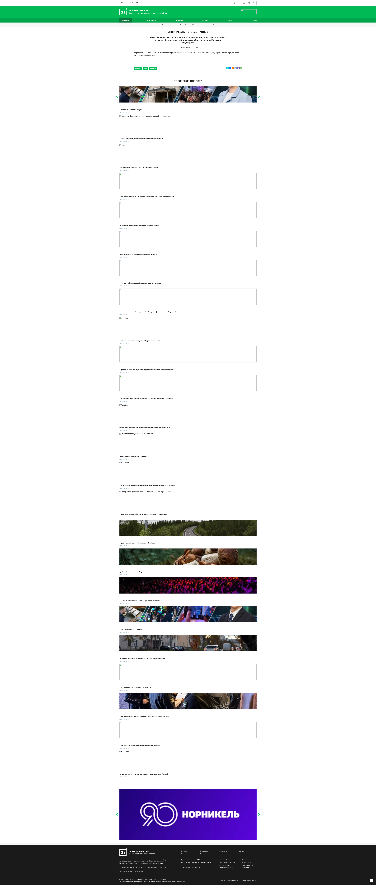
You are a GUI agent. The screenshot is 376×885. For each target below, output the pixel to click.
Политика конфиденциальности (229, 880)
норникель (138, 68)
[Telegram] (236, 68)
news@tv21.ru (246, 867)
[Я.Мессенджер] (227, 68)
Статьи (254, 20)
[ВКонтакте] (230, 68)
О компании (178, 20)
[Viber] (238, 68)
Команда (205, 20)
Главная (164, 25)
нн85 (145, 68)
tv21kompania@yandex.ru (226, 867)
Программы (151, 20)
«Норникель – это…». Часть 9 (205, 25)
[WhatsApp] (241, 68)
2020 (180, 25)
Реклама (230, 20)
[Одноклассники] (233, 68)
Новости (125, 20)
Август (187, 25)
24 (193, 25)
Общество (153, 68)
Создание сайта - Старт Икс (249, 880)
